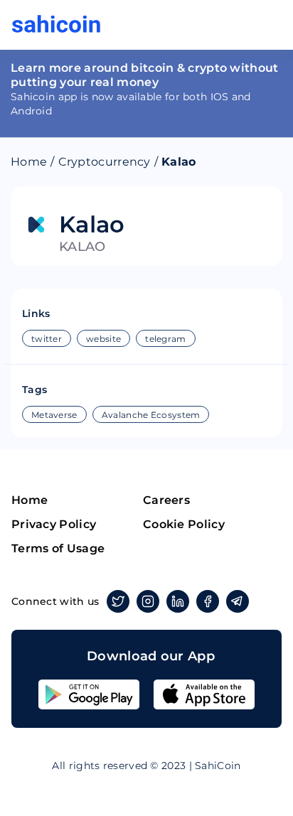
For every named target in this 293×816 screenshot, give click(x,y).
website (103, 338)
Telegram (237, 601)
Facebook (207, 601)
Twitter (118, 601)
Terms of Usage (58, 548)
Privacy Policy (53, 524)
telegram (165, 338)
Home (29, 161)
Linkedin (177, 601)
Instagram (148, 601)
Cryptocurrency (104, 161)
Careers (166, 500)
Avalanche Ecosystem (151, 414)
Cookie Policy (184, 524)
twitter (46, 338)
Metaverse (54, 414)
